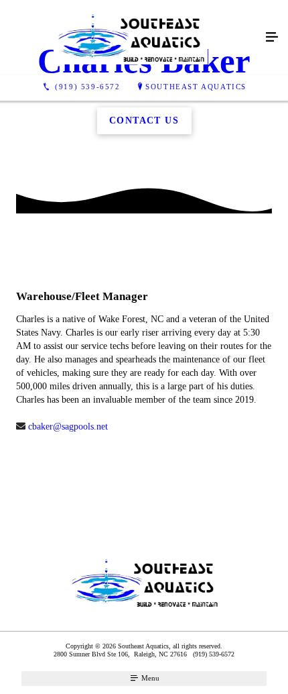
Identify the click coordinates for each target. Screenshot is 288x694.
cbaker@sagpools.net (66, 427)
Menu (149, 678)
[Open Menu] (272, 37)
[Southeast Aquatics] (130, 37)
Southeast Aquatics (195, 87)
